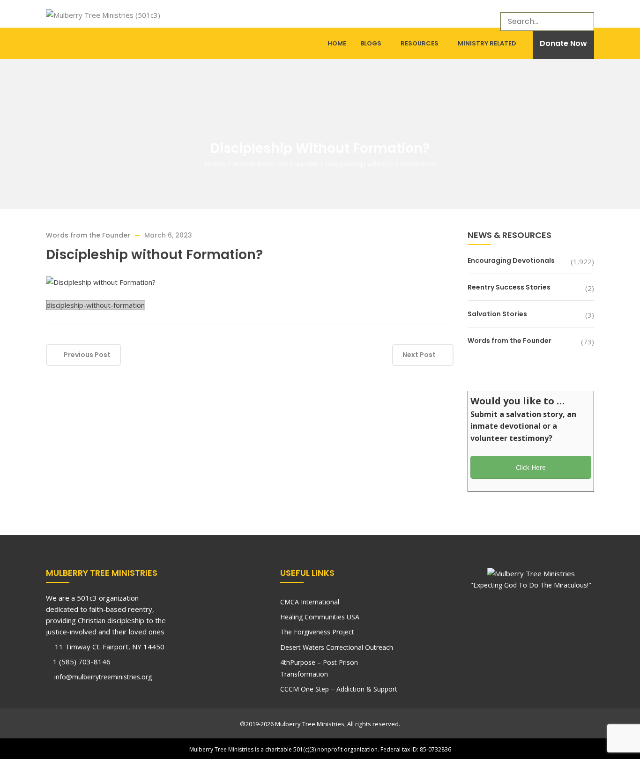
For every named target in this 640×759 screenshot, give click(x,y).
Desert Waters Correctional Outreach (336, 647)
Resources (420, 43)
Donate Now (563, 43)
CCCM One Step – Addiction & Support (338, 689)
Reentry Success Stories (509, 287)
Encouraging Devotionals (511, 260)
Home (336, 43)
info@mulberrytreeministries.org (102, 676)
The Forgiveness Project (317, 631)
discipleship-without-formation (95, 305)
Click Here (531, 467)
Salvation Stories (497, 314)
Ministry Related (487, 43)
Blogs (370, 43)
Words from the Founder (275, 164)
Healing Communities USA (319, 616)
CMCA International (309, 601)
